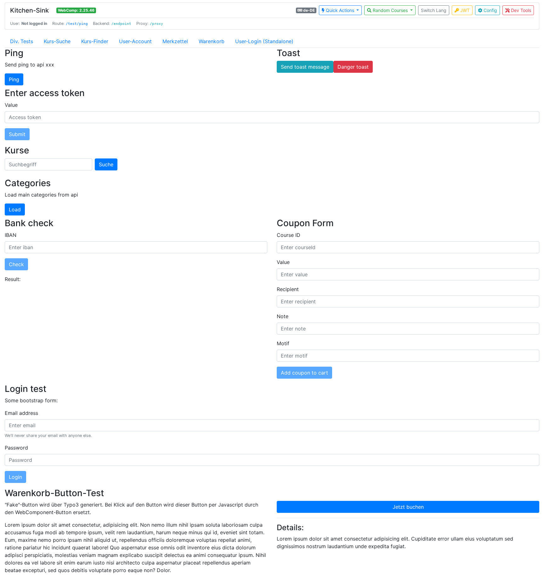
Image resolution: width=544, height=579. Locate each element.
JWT (464, 10)
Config (489, 10)
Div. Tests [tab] (21, 41)
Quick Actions (340, 10)
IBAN (10, 235)
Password (16, 447)
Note (282, 316)
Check (16, 264)
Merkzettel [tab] (175, 41)
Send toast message (305, 67)
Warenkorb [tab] (211, 41)
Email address (21, 413)
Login (15, 477)
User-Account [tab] (135, 41)
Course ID (288, 235)
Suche (106, 164)
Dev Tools (520, 10)
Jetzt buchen (408, 507)
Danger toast (353, 67)
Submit (17, 134)
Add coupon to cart (304, 373)
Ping (14, 79)
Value (11, 105)
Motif (283, 343)
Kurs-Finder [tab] (94, 41)
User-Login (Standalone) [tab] (264, 41)
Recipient (288, 289)
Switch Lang (433, 10)
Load (15, 209)
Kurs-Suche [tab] (57, 41)
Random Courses (390, 10)
